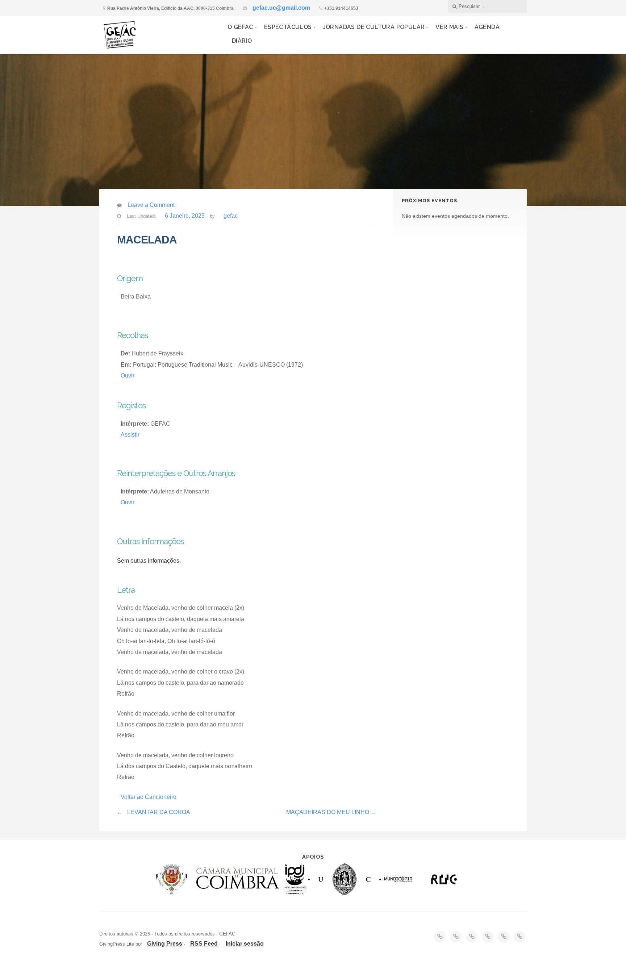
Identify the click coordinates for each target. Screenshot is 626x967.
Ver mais (449, 27)
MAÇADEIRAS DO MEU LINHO (327, 812)
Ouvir (127, 375)
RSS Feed (204, 944)
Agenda (487, 27)
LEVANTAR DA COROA (158, 812)
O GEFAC (240, 27)
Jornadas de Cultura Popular (374, 27)
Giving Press (164, 944)
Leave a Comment (151, 205)
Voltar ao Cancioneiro (148, 797)
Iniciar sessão (245, 944)
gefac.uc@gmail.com (281, 8)
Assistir (130, 435)
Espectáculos (288, 27)
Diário (242, 40)
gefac (231, 216)
